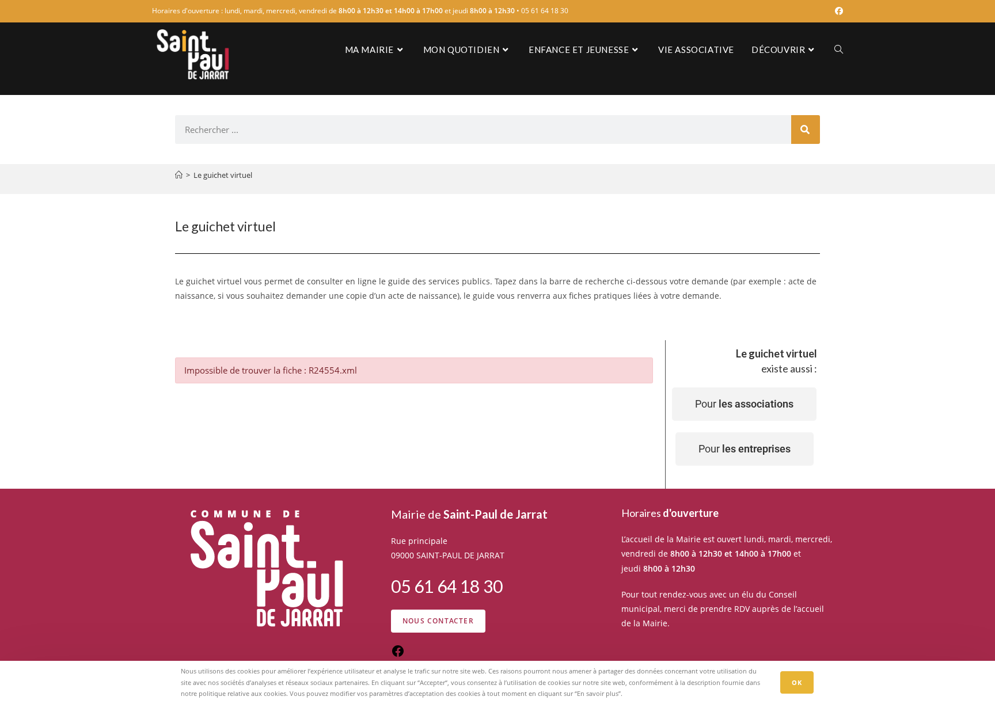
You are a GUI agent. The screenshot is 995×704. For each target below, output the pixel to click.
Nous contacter (438, 621)
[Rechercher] (805, 129)
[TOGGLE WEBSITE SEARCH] (839, 49)
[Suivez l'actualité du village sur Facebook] (398, 654)
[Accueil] (179, 175)
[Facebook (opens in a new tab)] (837, 11)
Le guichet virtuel (222, 175)
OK (797, 682)
